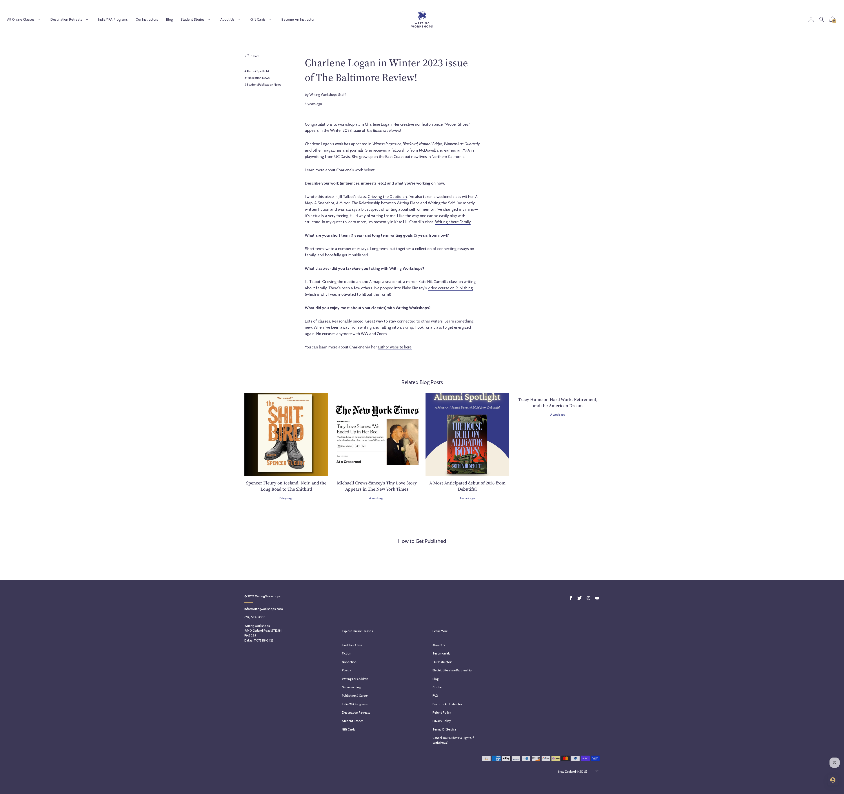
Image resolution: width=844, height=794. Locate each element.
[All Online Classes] (39, 20)
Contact (438, 687)
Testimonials (441, 653)
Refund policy (442, 712)
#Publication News (257, 78)
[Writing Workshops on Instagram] (588, 598)
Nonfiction (349, 662)
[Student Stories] (209, 20)
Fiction (346, 653)
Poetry (346, 670)
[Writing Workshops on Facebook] (570, 598)
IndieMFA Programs (355, 704)
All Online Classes (21, 19)
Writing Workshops (268, 596)
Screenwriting (351, 687)
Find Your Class (352, 645)
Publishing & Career (355, 696)
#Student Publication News (262, 85)
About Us (227, 19)
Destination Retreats (66, 19)
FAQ (435, 696)
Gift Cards (258, 19)
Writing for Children (355, 679)
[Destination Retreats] (87, 20)
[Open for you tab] (833, 780)
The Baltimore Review (383, 130)
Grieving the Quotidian (387, 196)
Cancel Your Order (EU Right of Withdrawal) (453, 740)
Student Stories (192, 19)
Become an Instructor (447, 704)
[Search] (821, 19)
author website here (394, 347)
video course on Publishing (450, 288)
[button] (832, 20)
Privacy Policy (442, 721)
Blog (435, 679)
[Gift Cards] (270, 20)
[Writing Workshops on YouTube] (597, 598)
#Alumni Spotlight (256, 71)
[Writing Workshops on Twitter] (579, 598)
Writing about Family (453, 221)
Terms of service (444, 729)
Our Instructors (443, 662)
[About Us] (239, 20)
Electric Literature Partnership (452, 670)
